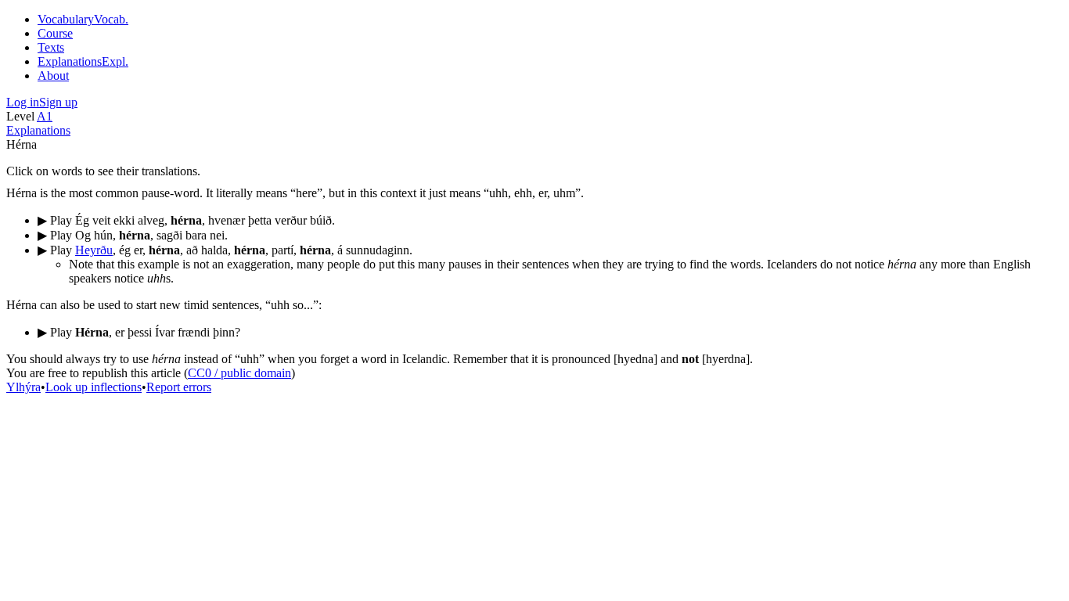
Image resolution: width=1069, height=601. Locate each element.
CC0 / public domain (239, 373)
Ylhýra (23, 387)
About (53, 75)
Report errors (178, 387)
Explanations (38, 130)
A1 (44, 116)
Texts (51, 47)
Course (55, 33)
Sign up (58, 102)
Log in (22, 102)
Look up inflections (93, 387)
